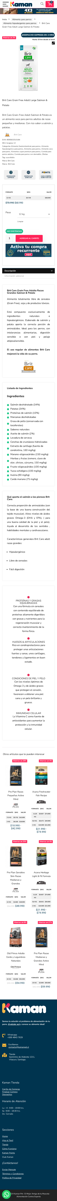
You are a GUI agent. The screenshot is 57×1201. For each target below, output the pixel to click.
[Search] (42, 4)
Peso (8, 212)
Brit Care (18, 134)
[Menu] (5, 4)
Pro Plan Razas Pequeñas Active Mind (15, 795)
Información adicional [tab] (14, 276)
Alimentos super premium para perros (25, 151)
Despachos (7, 1094)
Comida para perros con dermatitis (27, 154)
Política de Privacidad (11, 1177)
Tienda (5, 1144)
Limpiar (20, 221)
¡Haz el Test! (7, 1140)
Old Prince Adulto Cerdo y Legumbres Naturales (15, 957)
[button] (53, 43)
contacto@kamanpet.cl (18, 1047)
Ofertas (45, 154)
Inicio (4, 19)
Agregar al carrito (29, 238)
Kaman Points (8, 1152)
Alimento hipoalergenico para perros (19, 23)
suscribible (10, 157)
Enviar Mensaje (9, 1169)
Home (5, 1136)
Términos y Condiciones (13, 1173)
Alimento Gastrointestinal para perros (25, 146)
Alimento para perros (22, 19)
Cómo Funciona (9, 1148)
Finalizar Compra (9, 1091)
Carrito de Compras (11, 1089)
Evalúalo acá (14, 1024)
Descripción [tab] (10, 270)
